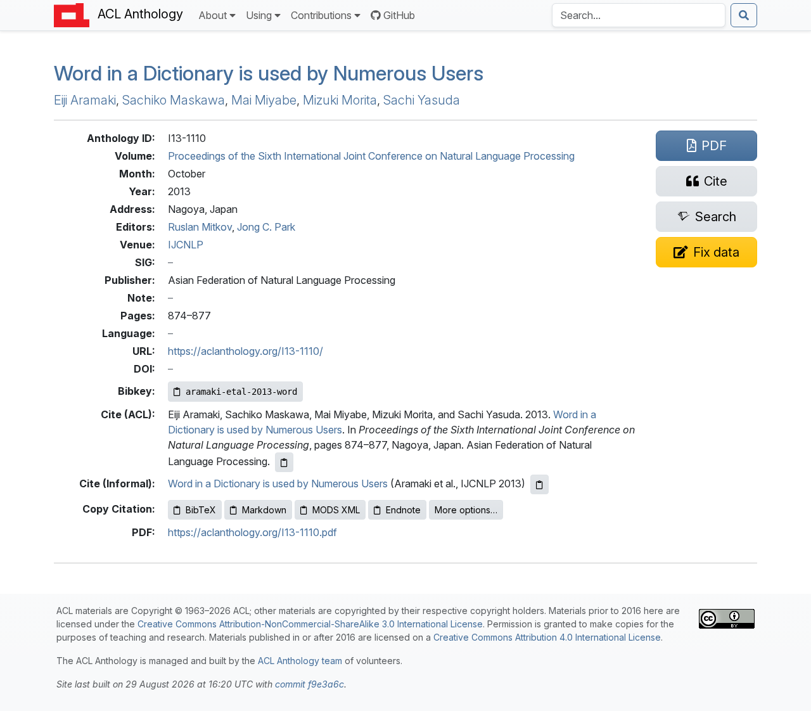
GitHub (399, 15)
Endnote (403, 509)
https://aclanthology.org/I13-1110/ (245, 351)
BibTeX (201, 509)
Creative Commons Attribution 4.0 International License (547, 637)
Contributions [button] (321, 15)
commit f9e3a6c (309, 684)
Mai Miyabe (264, 100)
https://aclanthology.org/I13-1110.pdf (252, 532)
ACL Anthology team (300, 660)
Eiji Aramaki (85, 100)
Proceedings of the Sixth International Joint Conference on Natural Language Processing (371, 156)
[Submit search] (744, 15)
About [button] (212, 15)
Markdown (264, 509)
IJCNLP (185, 244)
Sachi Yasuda (421, 100)
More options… (466, 509)
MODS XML (336, 509)
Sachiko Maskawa (173, 100)
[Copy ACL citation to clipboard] (284, 462)
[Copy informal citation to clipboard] (539, 484)
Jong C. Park (266, 227)
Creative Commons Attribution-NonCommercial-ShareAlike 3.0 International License (310, 623)
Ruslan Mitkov (200, 227)
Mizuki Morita (340, 100)
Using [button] (259, 15)
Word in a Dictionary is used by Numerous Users (268, 73)
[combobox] (638, 15)
